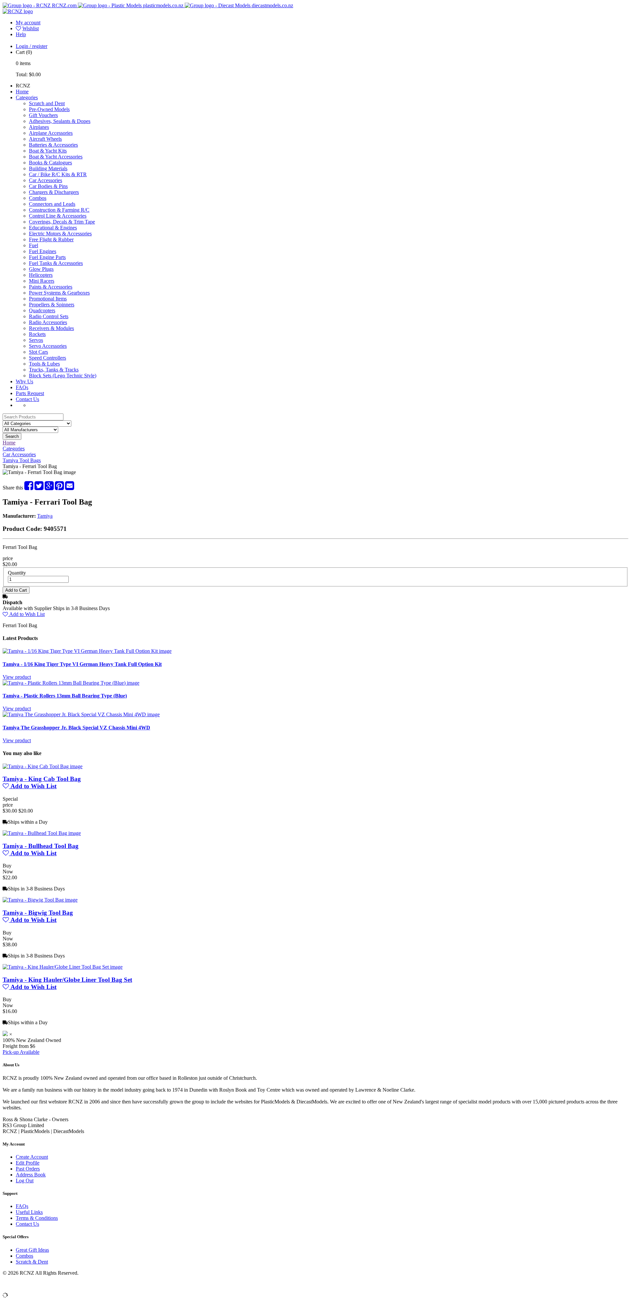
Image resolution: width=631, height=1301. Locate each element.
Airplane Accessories (51, 133)
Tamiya (45, 516)
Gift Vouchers (43, 115)
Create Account (32, 1157)
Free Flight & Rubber (51, 239)
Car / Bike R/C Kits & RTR (58, 174)
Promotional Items (48, 298)
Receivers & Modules (51, 328)
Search (12, 436)
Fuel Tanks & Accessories (56, 263)
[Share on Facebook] (28, 487)
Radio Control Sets (48, 316)
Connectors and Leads (52, 204)
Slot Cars (38, 352)
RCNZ (23, 85)
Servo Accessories (48, 346)
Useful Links (29, 1212)
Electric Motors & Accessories (60, 233)
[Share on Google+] (49, 487)
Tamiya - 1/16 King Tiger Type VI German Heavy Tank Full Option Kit (82, 664)
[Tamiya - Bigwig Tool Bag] (40, 900)
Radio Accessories (48, 322)
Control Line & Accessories (57, 216)
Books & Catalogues (50, 162)
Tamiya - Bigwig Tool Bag (38, 912)
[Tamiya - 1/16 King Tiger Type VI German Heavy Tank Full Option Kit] (87, 651)
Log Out (25, 1180)
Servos (36, 340)
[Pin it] (59, 487)
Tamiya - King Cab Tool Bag (42, 778)
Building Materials (48, 168)
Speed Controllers (47, 358)
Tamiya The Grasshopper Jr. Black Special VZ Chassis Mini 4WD (76, 727)
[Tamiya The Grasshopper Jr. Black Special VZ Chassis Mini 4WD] (81, 714)
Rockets (37, 334)
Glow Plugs (41, 269)
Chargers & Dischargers (54, 192)
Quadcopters (42, 310)
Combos (37, 198)
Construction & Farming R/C (59, 210)
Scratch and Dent (47, 103)
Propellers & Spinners (51, 304)
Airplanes (39, 127)
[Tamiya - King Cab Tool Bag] (42, 766)
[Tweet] (39, 487)
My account (28, 22)
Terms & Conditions (37, 1218)
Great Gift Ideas (32, 1250)
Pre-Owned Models (49, 109)
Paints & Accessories (50, 287)
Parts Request (30, 393)
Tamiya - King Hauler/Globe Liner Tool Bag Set (67, 979)
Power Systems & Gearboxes (59, 293)
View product (17, 677)
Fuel (33, 245)
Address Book (31, 1174)
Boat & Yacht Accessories (55, 156)
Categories (27, 97)
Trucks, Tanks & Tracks (54, 369)
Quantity (17, 573)
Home (22, 91)
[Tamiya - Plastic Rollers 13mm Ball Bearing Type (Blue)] (71, 683)
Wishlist (30, 28)
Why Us (24, 381)
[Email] (69, 487)
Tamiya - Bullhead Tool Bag (41, 845)
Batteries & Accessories (53, 145)
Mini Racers (41, 281)
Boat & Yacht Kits (48, 151)
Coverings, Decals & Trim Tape (62, 222)
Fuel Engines (42, 251)
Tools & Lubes (44, 364)
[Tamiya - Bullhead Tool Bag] (42, 833)
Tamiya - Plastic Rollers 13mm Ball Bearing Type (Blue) (65, 695)
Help (21, 34)
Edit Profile (27, 1163)
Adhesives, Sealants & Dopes (59, 121)
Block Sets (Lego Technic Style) (62, 375)
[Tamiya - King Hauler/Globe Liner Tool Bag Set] (63, 967)
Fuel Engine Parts (47, 257)
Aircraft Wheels (45, 139)
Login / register (31, 46)
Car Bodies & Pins (48, 186)
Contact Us (27, 399)
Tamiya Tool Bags (22, 460)
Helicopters (41, 275)
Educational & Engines (53, 227)
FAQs (22, 387)
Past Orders (28, 1168)
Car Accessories (45, 180)
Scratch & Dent (32, 1262)
